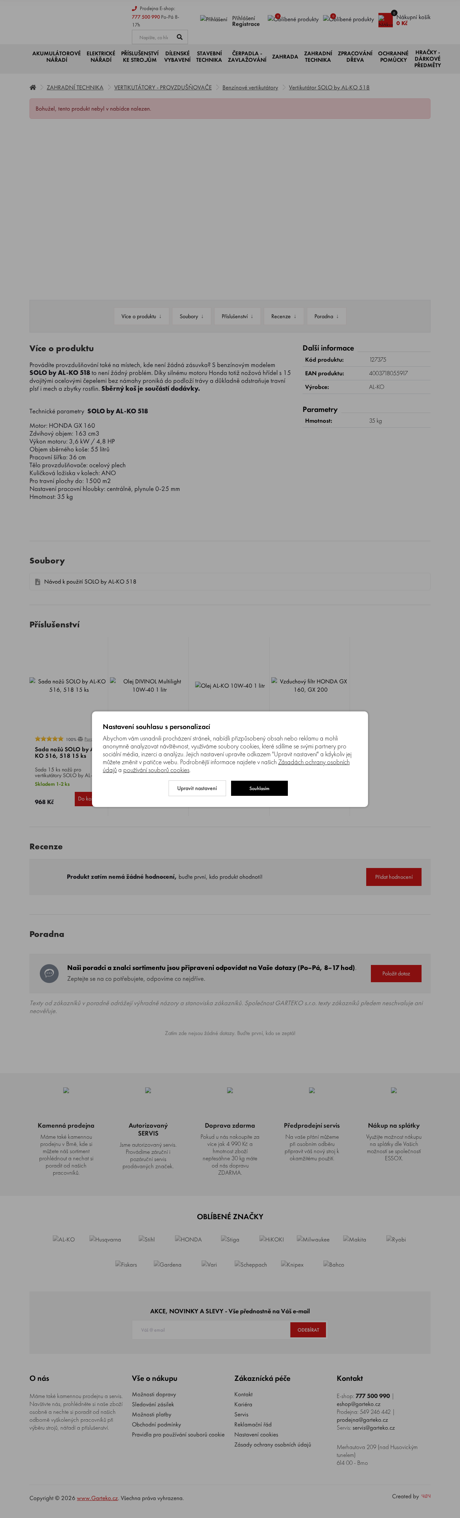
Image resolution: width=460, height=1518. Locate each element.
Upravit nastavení (197, 788)
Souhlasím (259, 788)
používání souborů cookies (156, 770)
